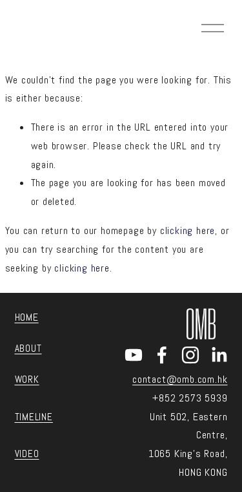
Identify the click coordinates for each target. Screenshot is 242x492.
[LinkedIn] (219, 355)
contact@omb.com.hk (179, 379)
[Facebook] (162, 355)
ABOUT (28, 348)
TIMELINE (34, 417)
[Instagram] (190, 355)
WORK (27, 379)
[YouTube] (134, 355)
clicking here (187, 230)
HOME (27, 317)
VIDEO (27, 453)
